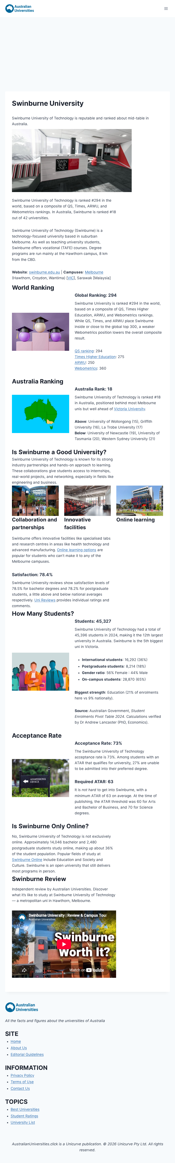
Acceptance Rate (93, 743)
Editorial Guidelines (27, 1054)
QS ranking (84, 351)
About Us (19, 1048)
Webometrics (86, 368)
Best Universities (25, 1109)
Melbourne (94, 272)
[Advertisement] (87, 49)
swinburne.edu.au (44, 272)
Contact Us (20, 1088)
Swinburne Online (27, 860)
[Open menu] (166, 8)
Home (16, 1041)
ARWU (80, 362)
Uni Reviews (44, 600)
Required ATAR (90, 781)
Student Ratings (24, 1116)
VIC (71, 278)
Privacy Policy (22, 1075)
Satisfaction (24, 574)
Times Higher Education (95, 357)
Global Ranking (90, 295)
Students (84, 621)
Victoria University (129, 409)
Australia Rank (90, 389)
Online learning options (76, 550)
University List (23, 1122)
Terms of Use (22, 1082)
